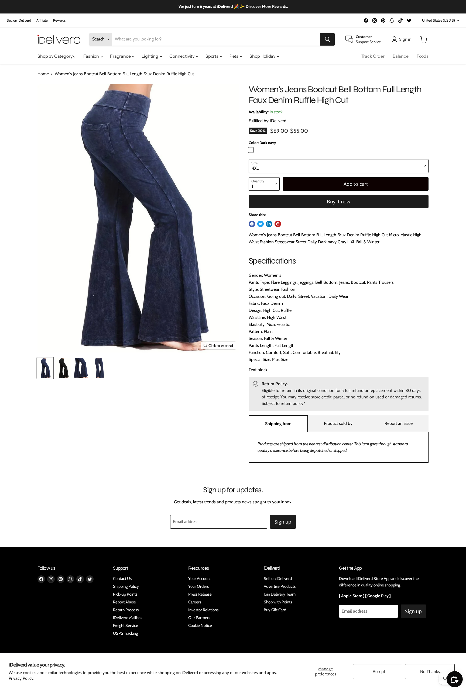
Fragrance (120, 56)
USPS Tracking (125, 633)
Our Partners (199, 617)
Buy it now (338, 201)
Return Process (126, 609)
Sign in (405, 39)
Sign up (283, 521)
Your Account (199, 578)
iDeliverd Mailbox (127, 617)
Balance (401, 56)
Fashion (91, 56)
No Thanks (430, 671)
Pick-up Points (125, 594)
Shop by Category (55, 56)
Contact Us (122, 578)
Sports (212, 56)
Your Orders (198, 586)
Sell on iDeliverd (19, 20)
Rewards (59, 20)
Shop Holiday (262, 56)
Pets (234, 56)
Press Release (200, 594)
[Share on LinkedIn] (269, 224)
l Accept (378, 671)
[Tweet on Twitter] (260, 224)
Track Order (373, 56)
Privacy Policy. (21, 678)
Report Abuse (124, 602)
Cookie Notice (200, 625)
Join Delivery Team (280, 594)
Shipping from (278, 423)
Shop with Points (278, 602)
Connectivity (182, 56)
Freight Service (125, 625)
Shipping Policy (126, 586)
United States (438, 20)
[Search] (327, 39)
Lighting (150, 56)
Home (43, 73)
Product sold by (338, 423)
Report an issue (399, 423)
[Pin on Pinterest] (278, 224)
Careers (194, 602)
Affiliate (42, 20)
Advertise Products (280, 586)
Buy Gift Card (275, 609)
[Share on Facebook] (252, 224)
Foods (423, 56)
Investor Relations (203, 609)
